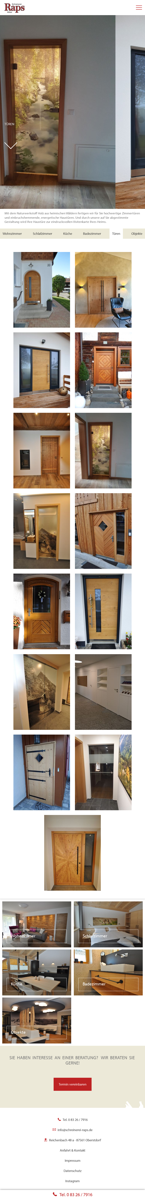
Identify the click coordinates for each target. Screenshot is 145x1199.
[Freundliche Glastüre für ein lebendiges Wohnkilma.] (41, 531)
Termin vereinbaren (72, 1084)
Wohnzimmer (12, 233)
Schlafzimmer (42, 233)
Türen (9, 124)
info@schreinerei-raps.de (75, 1130)
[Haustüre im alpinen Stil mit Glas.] (41, 611)
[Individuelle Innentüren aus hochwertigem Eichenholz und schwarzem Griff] (103, 289)
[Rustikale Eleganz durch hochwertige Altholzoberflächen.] (41, 450)
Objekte (136, 233)
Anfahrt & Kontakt (72, 1150)
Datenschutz (73, 1171)
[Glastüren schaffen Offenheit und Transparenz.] (103, 772)
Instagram (72, 1181)
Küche (67, 233)
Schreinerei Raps (10, 2)
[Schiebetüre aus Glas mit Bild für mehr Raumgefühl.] (41, 692)
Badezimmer (92, 233)
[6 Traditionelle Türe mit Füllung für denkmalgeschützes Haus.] (103, 370)
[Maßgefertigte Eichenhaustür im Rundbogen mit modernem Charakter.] (41, 289)
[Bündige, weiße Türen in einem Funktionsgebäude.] (103, 692)
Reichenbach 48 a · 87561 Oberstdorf (75, 1140)
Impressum (72, 1160)
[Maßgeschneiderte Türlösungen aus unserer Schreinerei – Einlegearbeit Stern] (72, 852)
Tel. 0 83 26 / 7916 (75, 1194)
